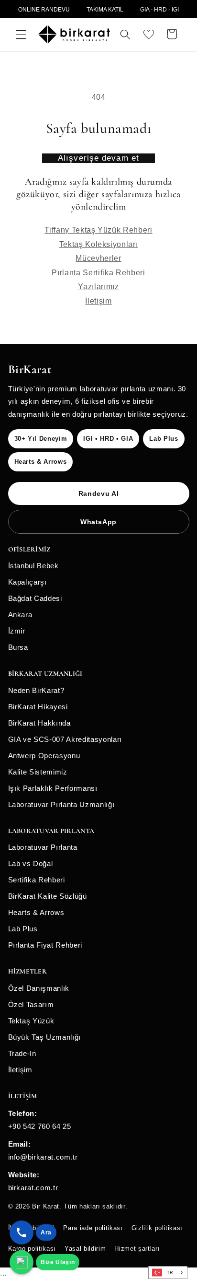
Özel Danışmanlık (39, 988)
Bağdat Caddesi (35, 598)
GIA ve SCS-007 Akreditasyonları (65, 739)
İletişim (98, 301)
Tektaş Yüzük (31, 1021)
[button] (21, 34)
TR (170, 1272)
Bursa (18, 647)
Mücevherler (98, 258)
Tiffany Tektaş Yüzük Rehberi (98, 230)
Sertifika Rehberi (36, 880)
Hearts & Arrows (36, 912)
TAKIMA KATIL (105, 9)
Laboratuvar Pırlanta (42, 847)
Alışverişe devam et (98, 157)
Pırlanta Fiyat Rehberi (45, 945)
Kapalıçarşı (27, 582)
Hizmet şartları (137, 1248)
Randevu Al (98, 493)
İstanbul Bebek (33, 566)
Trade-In (22, 1053)
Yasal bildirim (85, 1248)
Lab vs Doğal (30, 863)
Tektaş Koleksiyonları (98, 244)
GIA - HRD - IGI (159, 9)
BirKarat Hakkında (39, 723)
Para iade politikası (92, 1228)
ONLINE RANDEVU (44, 9)
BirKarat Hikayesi (38, 707)
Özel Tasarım (31, 1004)
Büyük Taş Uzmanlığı (44, 1037)
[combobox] (167, 1272)
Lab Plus (23, 929)
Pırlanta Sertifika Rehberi (98, 273)
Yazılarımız (98, 286)
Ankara (20, 614)
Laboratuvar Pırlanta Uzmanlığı (61, 804)
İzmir (16, 631)
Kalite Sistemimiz (37, 772)
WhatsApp (98, 522)
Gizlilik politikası (157, 1228)
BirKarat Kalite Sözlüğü (47, 896)
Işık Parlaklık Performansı (53, 788)
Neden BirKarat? (36, 690)
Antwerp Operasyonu (44, 755)
